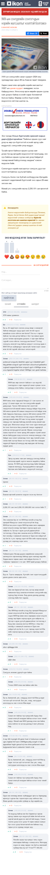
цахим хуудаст (16, 88)
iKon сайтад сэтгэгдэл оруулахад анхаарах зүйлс (19, 293)
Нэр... (4, 271)
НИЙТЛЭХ (9, 297)
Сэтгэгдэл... (7, 280)
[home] (19, 3)
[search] (43, 3)
